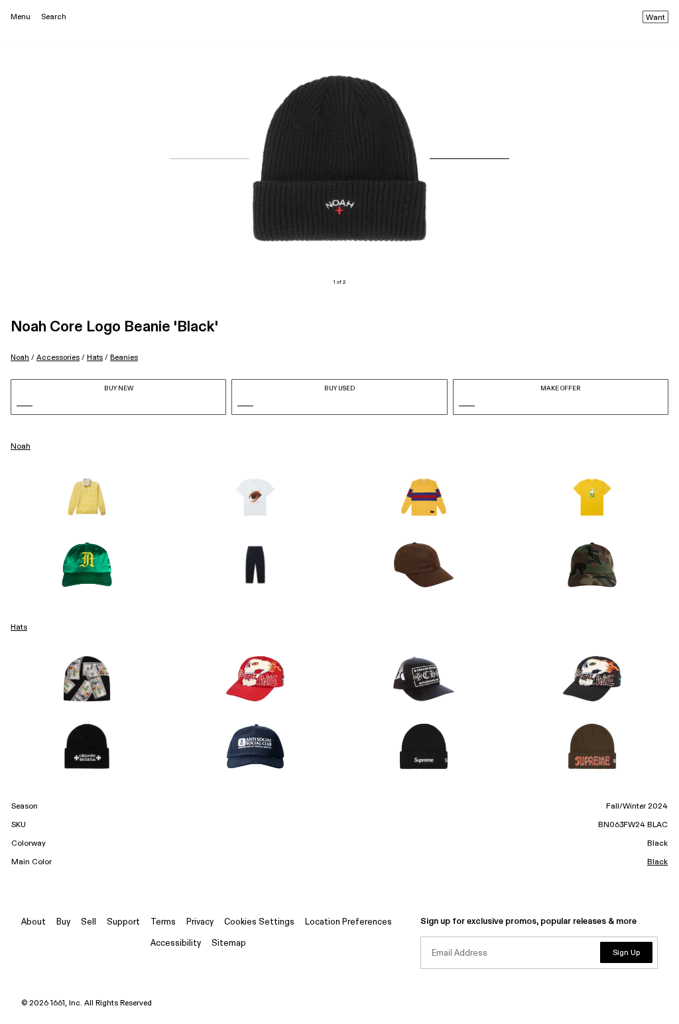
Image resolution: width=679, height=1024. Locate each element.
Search (53, 17)
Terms (163, 922)
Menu (21, 17)
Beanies (124, 357)
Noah (20, 357)
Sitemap (229, 943)
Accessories (58, 357)
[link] (87, 497)
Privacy (200, 922)
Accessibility (176, 943)
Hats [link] (19, 628)
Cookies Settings (259, 922)
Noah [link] (21, 447)
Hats (95, 357)
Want (655, 18)
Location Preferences (348, 922)
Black (657, 862)
